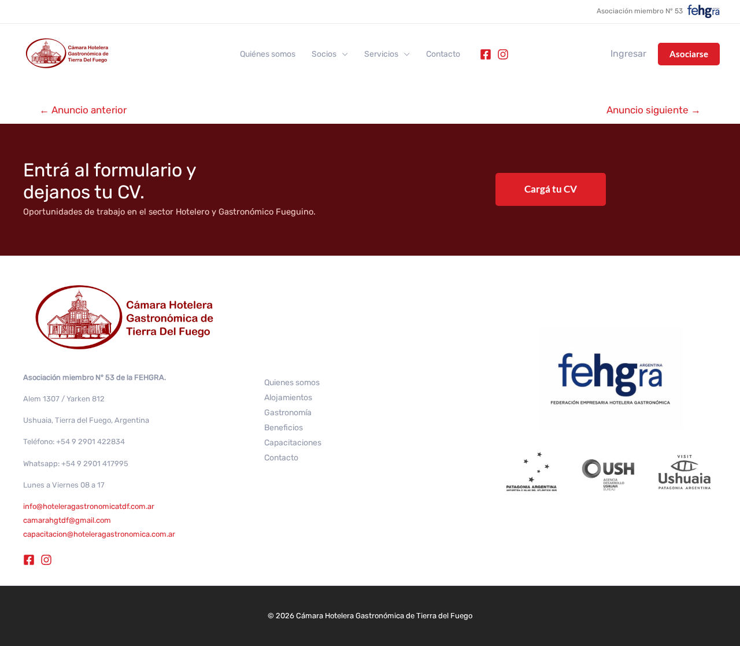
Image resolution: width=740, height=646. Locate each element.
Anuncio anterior (83, 110)
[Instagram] (503, 54)
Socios (324, 54)
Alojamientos (288, 398)
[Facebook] (485, 54)
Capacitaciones (292, 443)
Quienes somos (292, 382)
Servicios (381, 54)
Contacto (443, 54)
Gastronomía (288, 413)
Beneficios (283, 428)
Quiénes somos (267, 54)
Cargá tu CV (550, 189)
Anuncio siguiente (653, 110)
